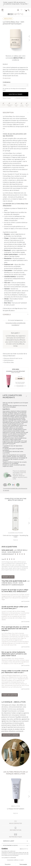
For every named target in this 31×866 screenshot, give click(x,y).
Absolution (8, 18)
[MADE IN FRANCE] (14, 484)
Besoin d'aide (7, 98)
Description (8, 112)
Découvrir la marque (10, 735)
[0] (25, 10)
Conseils (7, 314)
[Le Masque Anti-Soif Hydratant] (15, 795)
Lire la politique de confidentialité (9, 857)
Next (29, 40)
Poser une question (9, 695)
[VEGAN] (9, 484)
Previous (29, 36)
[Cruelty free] (18, 484)
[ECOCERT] (5, 484)
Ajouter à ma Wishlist (22, 98)
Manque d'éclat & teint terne (13, 358)
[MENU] (3, 10)
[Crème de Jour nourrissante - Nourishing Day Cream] (15, 522)
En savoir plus (7, 78)
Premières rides (9, 362)
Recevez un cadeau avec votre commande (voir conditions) (15, 58)
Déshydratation (9, 360)
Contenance (6, 82)
